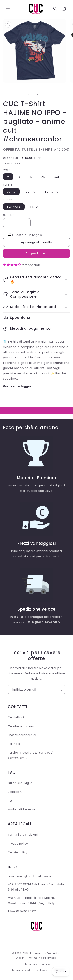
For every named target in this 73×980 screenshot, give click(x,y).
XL (43, 177)
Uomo (11, 192)
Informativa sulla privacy (38, 964)
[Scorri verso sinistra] (28, 95)
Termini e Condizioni (23, 835)
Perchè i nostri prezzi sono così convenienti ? (30, 755)
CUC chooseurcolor (34, 953)
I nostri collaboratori (22, 735)
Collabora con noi (21, 726)
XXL (57, 177)
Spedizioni (15, 792)
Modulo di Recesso (21, 809)
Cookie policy (17, 852)
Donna (30, 192)
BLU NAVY (14, 207)
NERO (34, 207)
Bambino (51, 192)
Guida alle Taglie (20, 783)
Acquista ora (37, 253)
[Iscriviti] (60, 689)
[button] (8, 8)
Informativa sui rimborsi (42, 957)
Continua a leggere (18, 386)
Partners (14, 744)
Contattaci (16, 717)
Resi (10, 801)
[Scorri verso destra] (45, 95)
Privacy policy (18, 844)
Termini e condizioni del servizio (31, 970)
